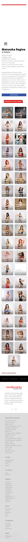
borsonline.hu (8, 508)
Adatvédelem (23, 379)
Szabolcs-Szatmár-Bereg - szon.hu (13, 445)
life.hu (6, 514)
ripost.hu (7, 510)
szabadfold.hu (8, 461)
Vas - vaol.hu (8, 449)
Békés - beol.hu (9, 424)
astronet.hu (8, 481)
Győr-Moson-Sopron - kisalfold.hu (13, 433)
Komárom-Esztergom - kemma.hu (13, 440)
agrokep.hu (8, 474)
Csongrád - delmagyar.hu (11, 427)
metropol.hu (8, 512)
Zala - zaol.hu (8, 452)
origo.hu (7, 465)
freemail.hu (8, 523)
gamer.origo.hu (8, 487)
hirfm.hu (7, 537)
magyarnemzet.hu (9, 460)
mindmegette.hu (9, 492)
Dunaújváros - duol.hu (10, 429)
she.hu (6, 516)
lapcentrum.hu (8, 528)
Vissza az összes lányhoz (9, 373)
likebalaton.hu (8, 489)
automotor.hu (8, 483)
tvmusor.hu (7, 501)
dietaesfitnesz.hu (9, 496)
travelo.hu (7, 494)
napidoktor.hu (8, 490)
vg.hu (6, 472)
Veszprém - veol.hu (9, 451)
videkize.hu (8, 499)
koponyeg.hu (8, 525)
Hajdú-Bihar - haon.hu (10, 434)
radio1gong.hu (8, 536)
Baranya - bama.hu (9, 422)
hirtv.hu (7, 463)
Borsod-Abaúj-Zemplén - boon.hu (13, 426)
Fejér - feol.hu (8, 431)
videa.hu (7, 526)
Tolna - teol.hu (8, 447)
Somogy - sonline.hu (10, 443)
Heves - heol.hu (9, 436)
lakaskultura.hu (8, 485)
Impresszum (5, 379)
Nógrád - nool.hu (9, 442)
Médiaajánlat (14, 379)
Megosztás (14, 95)
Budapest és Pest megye (13, 101)
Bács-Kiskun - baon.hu (10, 420)
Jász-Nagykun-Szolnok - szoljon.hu (13, 438)
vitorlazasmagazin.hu (10, 498)
